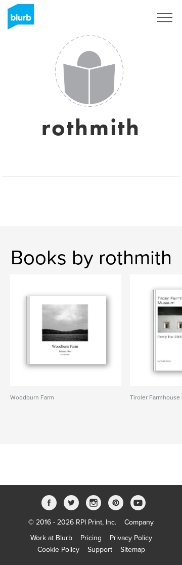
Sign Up (125, 18)
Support (99, 549)
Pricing (91, 538)
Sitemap (132, 549)
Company (139, 522)
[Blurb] (18, 20)
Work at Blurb (51, 538)
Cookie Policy (58, 549)
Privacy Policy (131, 538)
